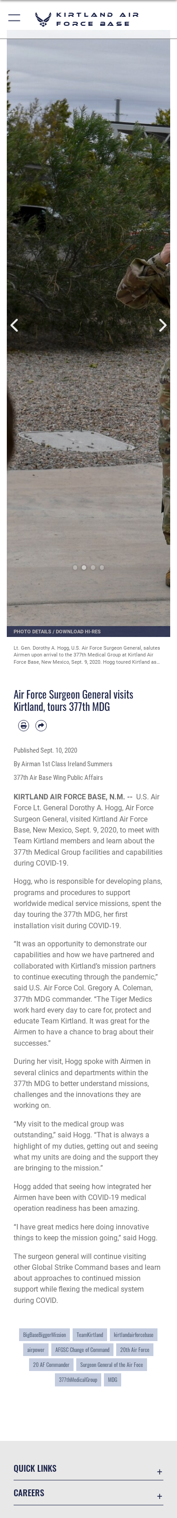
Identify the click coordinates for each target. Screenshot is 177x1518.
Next (162, 325)
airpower (35, 1350)
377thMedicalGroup (78, 1380)
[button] (15, 19)
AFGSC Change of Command (82, 1350)
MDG (112, 1380)
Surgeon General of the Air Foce (111, 1365)
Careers (29, 1492)
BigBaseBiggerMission (44, 1335)
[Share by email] (40, 725)
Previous (15, 325)
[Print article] (23, 725)
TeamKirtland (90, 1335)
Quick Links (35, 1467)
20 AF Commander (51, 1365)
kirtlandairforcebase (133, 1335)
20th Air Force (134, 1350)
